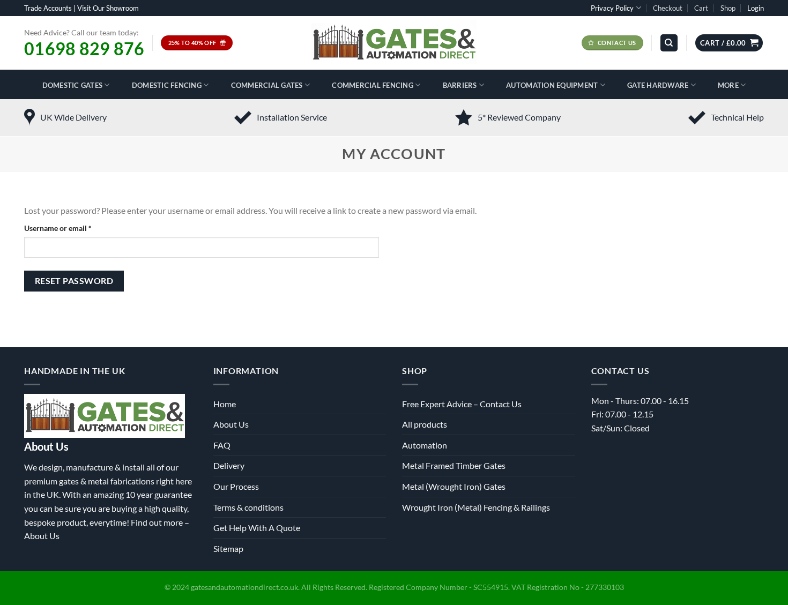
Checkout (667, 8)
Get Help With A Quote (256, 527)
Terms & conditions (248, 507)
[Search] (669, 43)
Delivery (228, 465)
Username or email (73, 228)
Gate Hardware (657, 85)
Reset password (74, 281)
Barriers (460, 85)
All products (424, 424)
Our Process (236, 486)
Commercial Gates (267, 85)
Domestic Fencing (167, 85)
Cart (701, 8)
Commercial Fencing (372, 85)
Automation (424, 445)
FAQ (222, 445)
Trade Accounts (48, 8)
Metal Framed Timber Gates (453, 465)
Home (224, 404)
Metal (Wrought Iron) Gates (453, 486)
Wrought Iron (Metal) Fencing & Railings (476, 507)
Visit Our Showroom (108, 8)
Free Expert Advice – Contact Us (462, 404)
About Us (42, 536)
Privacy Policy (612, 8)
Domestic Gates (72, 85)
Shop (727, 8)
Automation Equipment (552, 85)
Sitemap (228, 548)
